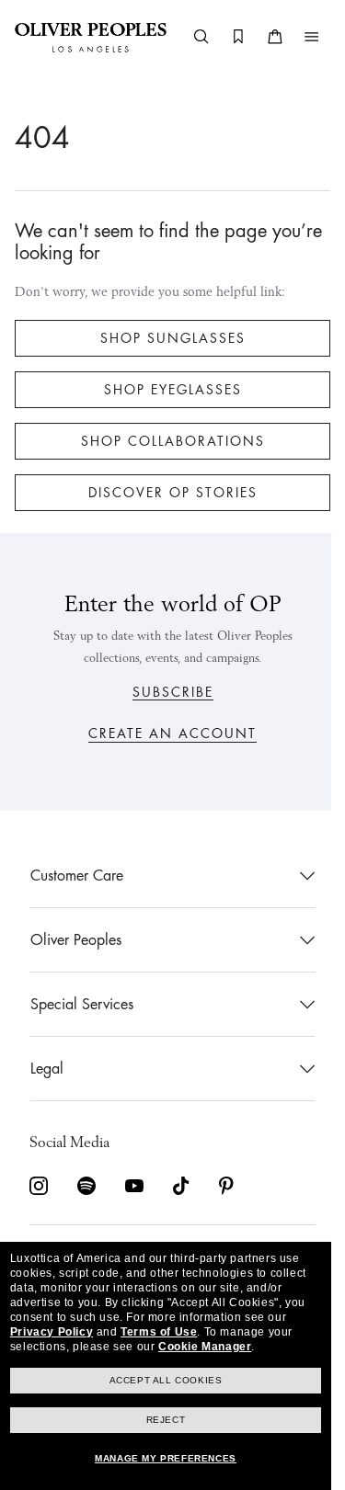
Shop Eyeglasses (166, 389)
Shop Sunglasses (165, 338)
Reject (166, 1420)
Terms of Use (159, 1331)
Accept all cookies (166, 1380)
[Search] (187, 36)
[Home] (91, 37)
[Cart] (261, 36)
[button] (298, 36)
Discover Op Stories (165, 492)
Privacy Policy (51, 1331)
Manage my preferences (165, 1458)
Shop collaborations (166, 441)
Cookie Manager (204, 1346)
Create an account (166, 733)
